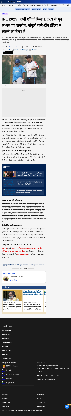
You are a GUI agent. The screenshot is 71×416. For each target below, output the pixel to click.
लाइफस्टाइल (54, 5)
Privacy (5, 394)
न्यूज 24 (4, 248)
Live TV (14, 1)
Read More (13, 280)
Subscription (6, 330)
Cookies (5, 398)
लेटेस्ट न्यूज (19, 1)
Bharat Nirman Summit (22, 9)
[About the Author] (6, 278)
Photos (39, 5)
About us (5, 354)
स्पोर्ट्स (3, 14)
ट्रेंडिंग (68, 5)
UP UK (8, 370)
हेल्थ (48, 5)
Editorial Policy (7, 358)
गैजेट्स (63, 5)
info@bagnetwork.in (49, 379)
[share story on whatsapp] (24, 50)
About (39, 398)
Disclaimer (5, 346)
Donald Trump (36, 9)
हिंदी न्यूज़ (5, 265)
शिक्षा (23, 251)
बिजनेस (44, 5)
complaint (5, 407)
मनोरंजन (4, 251)
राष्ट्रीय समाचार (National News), (27, 248)
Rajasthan (10, 382)
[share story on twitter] (15, 50)
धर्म (8, 251)
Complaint (5, 338)
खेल (27, 5)
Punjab (9, 378)
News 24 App (22, 254)
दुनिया (23, 5)
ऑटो (59, 5)
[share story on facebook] (9, 50)
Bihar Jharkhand (12, 374)
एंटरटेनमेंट (32, 5)
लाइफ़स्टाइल (14, 251)
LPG (44, 9)
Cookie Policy (6, 350)
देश (15, 5)
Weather (51, 9)
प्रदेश (19, 5)
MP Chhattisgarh (13, 366)
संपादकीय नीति (41, 407)
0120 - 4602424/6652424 (52, 375)
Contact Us (6, 334)
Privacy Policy (7, 342)
